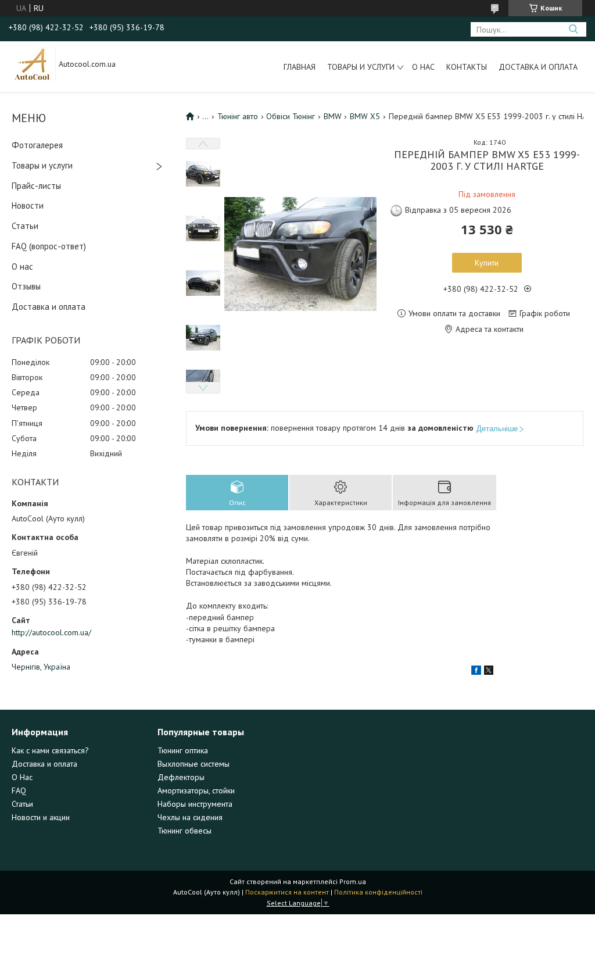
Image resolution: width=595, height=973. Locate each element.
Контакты (466, 67)
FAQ (19, 790)
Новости (28, 205)
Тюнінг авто (237, 116)
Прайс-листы (36, 185)
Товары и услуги (361, 67)
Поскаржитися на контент (287, 892)
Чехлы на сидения (190, 817)
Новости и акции (41, 817)
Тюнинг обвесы (184, 830)
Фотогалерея (37, 145)
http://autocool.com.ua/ (51, 632)
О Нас (22, 777)
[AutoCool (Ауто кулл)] (32, 63)
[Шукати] (573, 29)
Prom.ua (352, 881)
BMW (333, 116)
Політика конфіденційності (378, 892)
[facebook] (476, 672)
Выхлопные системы (193, 764)
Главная (300, 67)
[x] (488, 672)
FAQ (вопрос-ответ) (49, 246)
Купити (487, 262)
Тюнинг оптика (182, 750)
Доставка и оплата (538, 67)
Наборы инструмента (194, 804)
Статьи (25, 225)
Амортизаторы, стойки (196, 790)
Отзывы (26, 286)
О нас (423, 67)
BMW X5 (365, 116)
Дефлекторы (181, 777)
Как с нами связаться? (50, 750)
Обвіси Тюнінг (290, 116)
